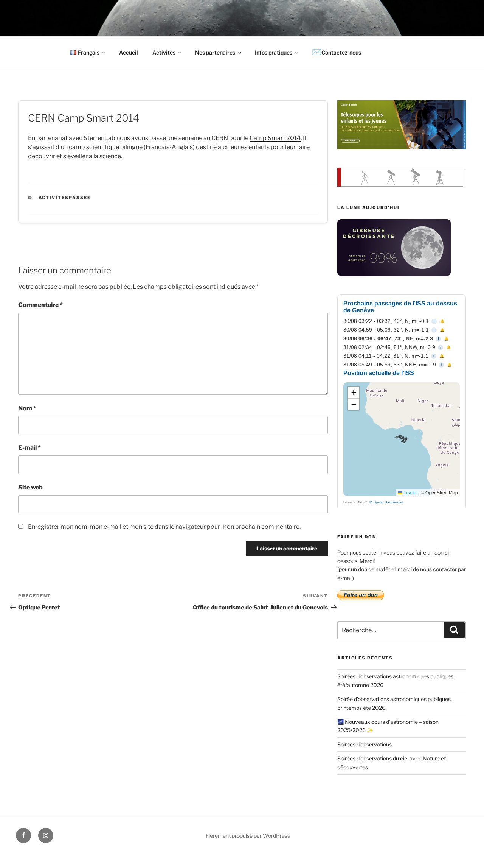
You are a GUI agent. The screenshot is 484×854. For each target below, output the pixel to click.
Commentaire (40, 305)
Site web (30, 487)
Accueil (128, 52)
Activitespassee (65, 197)
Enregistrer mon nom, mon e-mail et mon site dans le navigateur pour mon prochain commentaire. (164, 526)
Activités (163, 52)
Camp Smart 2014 (275, 138)
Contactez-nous (341, 52)
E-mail (29, 447)
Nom (27, 408)
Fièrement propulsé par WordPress (248, 835)
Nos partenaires (215, 52)
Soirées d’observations (364, 744)
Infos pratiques (273, 52)
